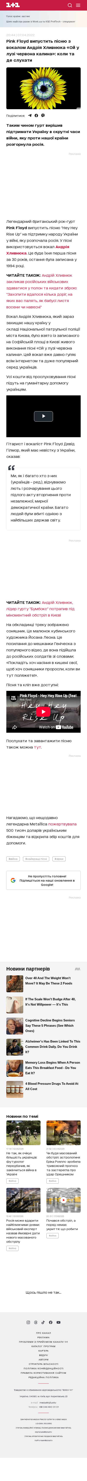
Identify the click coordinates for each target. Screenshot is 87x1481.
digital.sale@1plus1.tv (43, 1432)
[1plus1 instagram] (28, 1322)
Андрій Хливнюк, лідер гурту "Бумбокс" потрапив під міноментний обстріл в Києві (40, 608)
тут (37, 747)
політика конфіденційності (44, 1368)
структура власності (43, 1364)
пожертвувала (62, 824)
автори (44, 1359)
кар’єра (43, 1350)
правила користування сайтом (43, 1372)
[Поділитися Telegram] (29, 115)
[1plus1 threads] (35, 1322)
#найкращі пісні (36, 858)
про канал (43, 1332)
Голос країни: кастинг (18, 16)
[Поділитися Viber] (43, 115)
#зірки (59, 858)
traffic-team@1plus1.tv (44, 1440)
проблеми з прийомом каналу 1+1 (43, 1341)
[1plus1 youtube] (58, 1322)
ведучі (43, 1355)
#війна (13, 858)
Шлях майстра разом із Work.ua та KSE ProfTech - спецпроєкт (40, 21)
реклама (43, 1337)
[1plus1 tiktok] (43, 1322)
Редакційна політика (44, 1377)
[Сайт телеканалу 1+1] (13, 6)
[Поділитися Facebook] (36, 115)
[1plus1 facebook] (50, 1322)
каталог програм (43, 1346)
